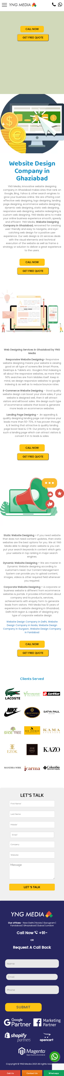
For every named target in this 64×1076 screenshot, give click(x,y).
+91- (43, 932)
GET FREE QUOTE (33, 37)
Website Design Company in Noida (32, 623)
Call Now (32, 29)
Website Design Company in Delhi (26, 621)
